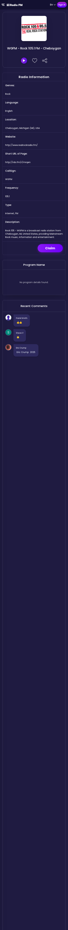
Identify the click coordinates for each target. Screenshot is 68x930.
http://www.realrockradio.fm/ (21, 145)
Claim (50, 248)
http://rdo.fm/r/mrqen (18, 162)
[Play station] (24, 60)
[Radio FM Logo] (14, 5)
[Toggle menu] (3, 5)
